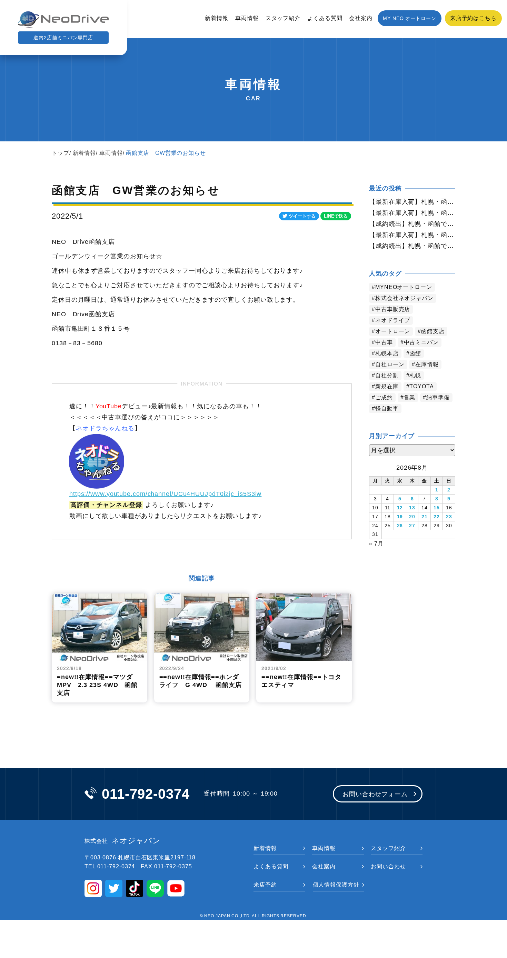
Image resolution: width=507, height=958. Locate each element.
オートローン (392, 331)
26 (400, 525)
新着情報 (216, 18)
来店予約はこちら (473, 18)
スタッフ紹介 (283, 18)
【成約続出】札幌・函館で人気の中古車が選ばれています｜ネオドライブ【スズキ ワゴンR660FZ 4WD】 (412, 223)
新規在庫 (387, 386)
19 (400, 516)
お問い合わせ (388, 866)
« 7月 (376, 544)
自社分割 (387, 375)
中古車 (384, 342)
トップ (60, 153)
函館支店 (433, 331)
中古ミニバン (421, 342)
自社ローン (390, 364)
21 (424, 516)
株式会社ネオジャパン (404, 298)
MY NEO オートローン (409, 18)
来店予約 (265, 885)
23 (449, 516)
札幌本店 (387, 353)
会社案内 (360, 18)
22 (437, 516)
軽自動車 (387, 408)
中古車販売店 (392, 309)
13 (412, 507)
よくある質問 (324, 18)
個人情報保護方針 (336, 885)
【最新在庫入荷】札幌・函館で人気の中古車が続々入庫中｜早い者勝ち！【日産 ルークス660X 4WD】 (412, 201)
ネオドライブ (392, 320)
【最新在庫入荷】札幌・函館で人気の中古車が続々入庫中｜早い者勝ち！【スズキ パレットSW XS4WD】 (412, 212)
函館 (415, 353)
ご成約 (384, 397)
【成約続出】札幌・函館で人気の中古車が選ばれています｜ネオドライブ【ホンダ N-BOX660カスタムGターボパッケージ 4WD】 (412, 245)
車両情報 (247, 18)
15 (437, 507)
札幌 (415, 375)
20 (412, 516)
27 (412, 525)
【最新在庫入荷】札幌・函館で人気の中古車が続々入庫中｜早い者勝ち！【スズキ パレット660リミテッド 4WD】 (412, 234)
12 (400, 507)
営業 (410, 397)
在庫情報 (427, 364)
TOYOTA (421, 386)
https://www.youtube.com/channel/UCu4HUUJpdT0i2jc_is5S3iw (165, 493)
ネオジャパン (122, 841)
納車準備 (438, 397)
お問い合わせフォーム (375, 794)
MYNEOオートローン (403, 287)
